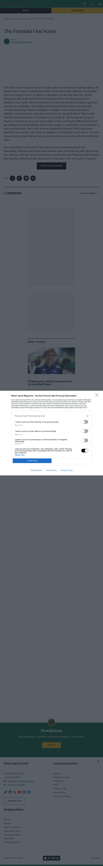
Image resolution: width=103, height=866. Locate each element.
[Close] (97, 396)
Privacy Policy (67, 470)
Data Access (51, 470)
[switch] (84, 422)
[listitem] (51, 416)
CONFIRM (32, 461)
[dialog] (51, 433)
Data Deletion (36, 470)
